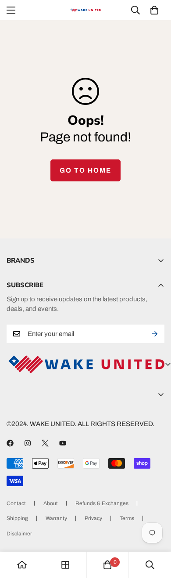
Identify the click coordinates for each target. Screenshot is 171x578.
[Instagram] (27, 443)
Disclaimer (19, 534)
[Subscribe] (154, 334)
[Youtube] (62, 443)
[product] (22, 565)
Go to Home (85, 170)
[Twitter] (45, 443)
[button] (154, 10)
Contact (16, 503)
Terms (127, 518)
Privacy (93, 518)
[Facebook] (10, 443)
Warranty (56, 518)
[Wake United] (85, 10)
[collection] (65, 564)
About (50, 503)
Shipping (17, 518)
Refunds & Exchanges (101, 503)
